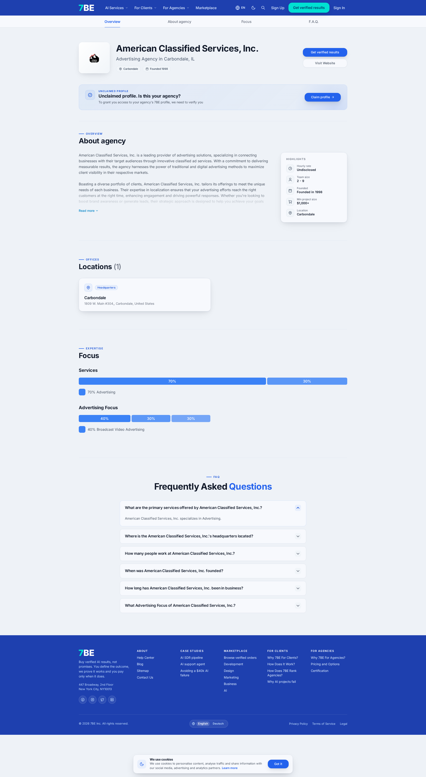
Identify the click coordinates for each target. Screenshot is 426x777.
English (203, 723)
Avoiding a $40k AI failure (194, 673)
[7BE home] (86, 653)
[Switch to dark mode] (253, 8)
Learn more (230, 768)
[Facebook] (83, 700)
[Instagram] (93, 700)
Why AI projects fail (281, 681)
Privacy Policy (298, 723)
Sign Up (277, 8)
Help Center (145, 657)
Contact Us (145, 677)
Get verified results (309, 7)
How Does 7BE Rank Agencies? (282, 673)
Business (230, 684)
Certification (319, 671)
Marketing (231, 677)
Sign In (339, 8)
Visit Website (325, 63)
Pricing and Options (325, 664)
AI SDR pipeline (191, 657)
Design (229, 671)
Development (233, 664)
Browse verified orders (240, 657)
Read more (87, 210)
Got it (278, 764)
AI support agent (192, 664)
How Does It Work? (281, 664)
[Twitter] (102, 700)
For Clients (143, 8)
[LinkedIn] (112, 700)
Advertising (106, 392)
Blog (140, 664)
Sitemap (143, 671)
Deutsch (218, 723)
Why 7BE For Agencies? (328, 657)
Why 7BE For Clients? (282, 657)
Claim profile (320, 97)
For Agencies (174, 8)
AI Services (114, 8)
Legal (343, 723)
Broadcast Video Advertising (120, 429)
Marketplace (206, 8)
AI (225, 690)
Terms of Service (323, 723)
